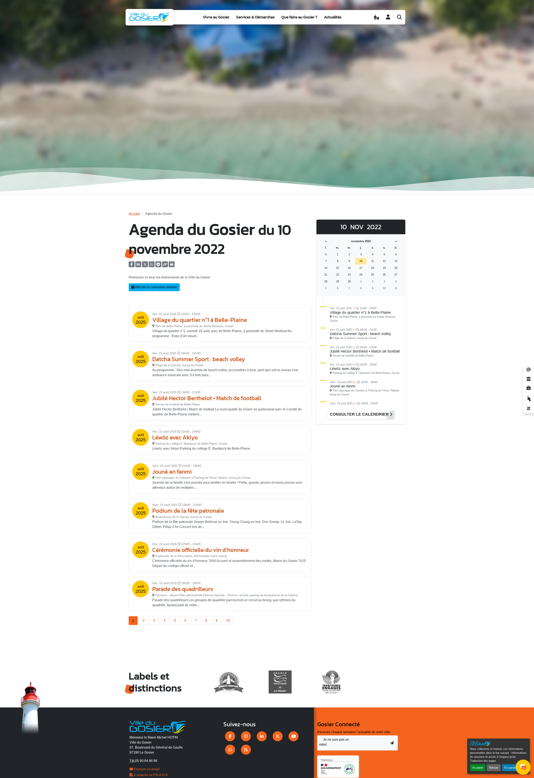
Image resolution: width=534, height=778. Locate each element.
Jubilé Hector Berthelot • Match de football (206, 398)
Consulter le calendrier (360, 414)
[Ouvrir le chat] (523, 767)
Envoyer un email (146, 769)
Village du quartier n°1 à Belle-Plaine (199, 319)
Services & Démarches (255, 17)
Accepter (477, 767)
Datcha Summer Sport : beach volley (198, 359)
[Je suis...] (376, 17)
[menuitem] (216, 17)
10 (228, 620)
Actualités (332, 17)
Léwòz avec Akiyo (175, 437)
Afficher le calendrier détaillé (155, 287)
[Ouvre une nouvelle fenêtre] (230, 736)
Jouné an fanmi (172, 471)
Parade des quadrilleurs (182, 588)
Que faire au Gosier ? (299, 17)
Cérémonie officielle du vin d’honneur (200, 549)
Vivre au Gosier (216, 17)
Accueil (134, 213)
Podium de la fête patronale (188, 510)
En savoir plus (513, 767)
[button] (172, 265)
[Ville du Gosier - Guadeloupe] (158, 726)
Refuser (493, 767)
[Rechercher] (399, 17)
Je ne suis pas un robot (334, 742)
